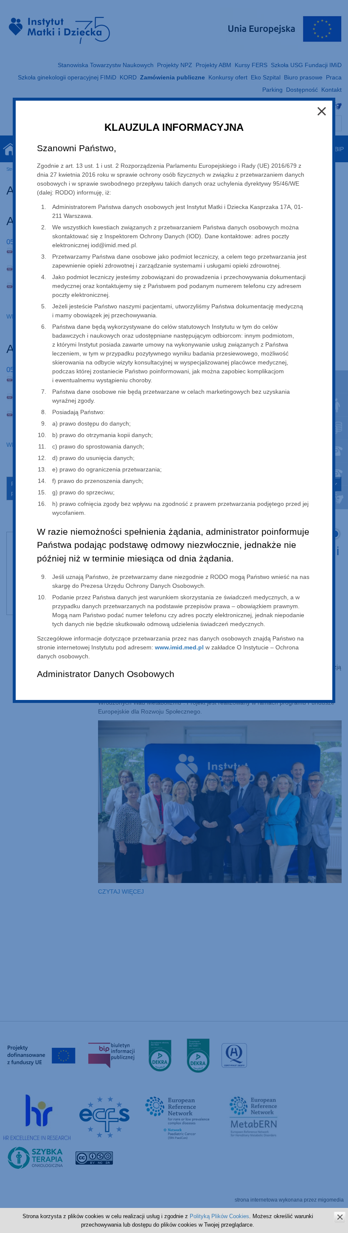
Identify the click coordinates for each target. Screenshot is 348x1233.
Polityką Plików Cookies (219, 1216)
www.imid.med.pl (179, 647)
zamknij (339, 1217)
